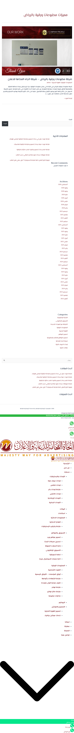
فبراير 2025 (64, 245)
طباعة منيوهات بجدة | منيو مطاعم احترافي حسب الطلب (33, 155)
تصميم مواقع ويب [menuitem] (54, 537)
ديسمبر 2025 (64, 211)
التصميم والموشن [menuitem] (58, 607)
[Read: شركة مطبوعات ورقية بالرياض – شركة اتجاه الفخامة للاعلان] (37, 51)
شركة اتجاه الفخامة (62, 341)
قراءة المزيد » (68, 98)
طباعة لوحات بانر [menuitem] (54, 489)
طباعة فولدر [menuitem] (56, 587)
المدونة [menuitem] (67, 630)
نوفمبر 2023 (64, 295)
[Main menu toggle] (12, 5)
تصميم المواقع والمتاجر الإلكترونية (57, 338)
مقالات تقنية (64, 348)
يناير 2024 (65, 288)
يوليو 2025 (64, 228)
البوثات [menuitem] (62, 509)
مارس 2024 (64, 282)
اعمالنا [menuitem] (67, 622)
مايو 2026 (65, 194)
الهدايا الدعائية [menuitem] (55, 522)
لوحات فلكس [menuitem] (55, 485)
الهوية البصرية (63, 331)
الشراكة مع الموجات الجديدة (59, 324)
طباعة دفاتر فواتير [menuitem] (54, 591)
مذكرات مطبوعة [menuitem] (55, 596)
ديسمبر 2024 (64, 252)
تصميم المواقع (63, 334)
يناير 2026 (65, 208)
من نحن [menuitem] (67, 468)
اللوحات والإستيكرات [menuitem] (57, 476)
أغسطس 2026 (63, 184)
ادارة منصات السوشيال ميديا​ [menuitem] (50, 559)
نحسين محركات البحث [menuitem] (52, 541)
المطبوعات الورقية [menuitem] (58, 565)
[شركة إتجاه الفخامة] (61, 4)
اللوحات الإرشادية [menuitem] (54, 498)
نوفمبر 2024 (64, 255)
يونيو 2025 (64, 231)
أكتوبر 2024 (64, 258)
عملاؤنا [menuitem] (67, 626)
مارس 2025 (64, 241)
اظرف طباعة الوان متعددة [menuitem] (51, 583)
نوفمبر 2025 (64, 215)
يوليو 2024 (64, 268)
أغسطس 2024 (63, 265)
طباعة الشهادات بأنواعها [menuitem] (51, 578)
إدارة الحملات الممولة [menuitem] (53, 546)
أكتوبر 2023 (64, 299)
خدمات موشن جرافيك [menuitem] (53, 615)
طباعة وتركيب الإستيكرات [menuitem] (51, 526)
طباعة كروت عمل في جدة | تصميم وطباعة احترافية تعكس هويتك (29, 139)
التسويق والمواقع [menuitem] (58, 533)
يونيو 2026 (64, 191)
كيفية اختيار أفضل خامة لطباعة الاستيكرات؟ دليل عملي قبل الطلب (30, 160)
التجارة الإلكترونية (62, 317)
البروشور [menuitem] (62, 602)
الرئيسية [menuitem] (66, 463)
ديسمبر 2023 (64, 292)
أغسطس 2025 (63, 225)
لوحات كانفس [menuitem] (55, 494)
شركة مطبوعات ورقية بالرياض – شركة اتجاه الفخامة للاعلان (40, 79)
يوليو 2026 (64, 188)
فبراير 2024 (64, 285)
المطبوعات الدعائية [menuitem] (58, 517)
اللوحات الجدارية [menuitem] (55, 502)
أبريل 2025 (64, 238)
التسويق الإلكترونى (62, 321)
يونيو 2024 (64, 272)
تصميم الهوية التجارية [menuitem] (53, 611)
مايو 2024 (65, 275)
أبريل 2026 (64, 198)
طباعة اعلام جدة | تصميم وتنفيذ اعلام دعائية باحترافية (33, 150)
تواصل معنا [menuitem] (65, 635)
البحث (70, 119)
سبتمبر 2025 (64, 221)
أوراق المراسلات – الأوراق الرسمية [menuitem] (48, 574)
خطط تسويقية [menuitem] (55, 554)
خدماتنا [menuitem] (67, 472)
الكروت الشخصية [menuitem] (54, 570)
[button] (37, 681)
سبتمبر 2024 (64, 262)
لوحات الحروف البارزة (62, 344)
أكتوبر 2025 (64, 218)
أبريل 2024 (64, 278)
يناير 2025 (65, 248)
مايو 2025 (65, 235)
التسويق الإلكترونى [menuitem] (53, 550)
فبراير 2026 (64, 204)
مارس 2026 (64, 201)
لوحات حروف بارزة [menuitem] (54, 481)
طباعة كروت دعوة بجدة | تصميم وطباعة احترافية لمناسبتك (32, 144)
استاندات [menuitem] (61, 513)
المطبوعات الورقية (62, 327)
